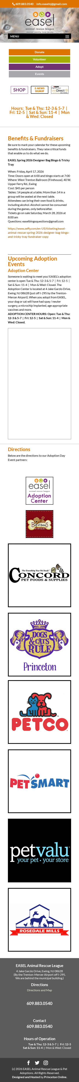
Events (39, 74)
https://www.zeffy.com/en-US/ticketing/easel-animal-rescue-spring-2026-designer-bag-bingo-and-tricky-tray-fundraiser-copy (38, 233)
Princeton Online (55, 1077)
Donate (39, 52)
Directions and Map (39, 990)
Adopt (39, 66)
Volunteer (39, 59)
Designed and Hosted (26, 1077)
